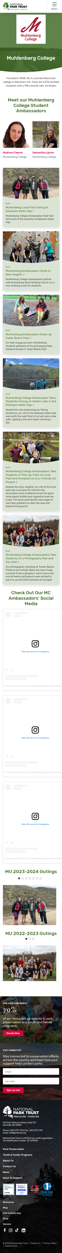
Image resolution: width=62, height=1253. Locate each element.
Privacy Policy (50, 1243)
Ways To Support (12, 1177)
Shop (5, 1218)
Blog (5, 1207)
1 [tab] (19, 878)
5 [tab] (33, 878)
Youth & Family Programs (17, 1154)
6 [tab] (37, 878)
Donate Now (13, 1033)
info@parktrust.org (17, 1133)
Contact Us (9, 1166)
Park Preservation (13, 1149)
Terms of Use (11, 1246)
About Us (8, 1160)
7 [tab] (41, 878)
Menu (54, 9)
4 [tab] (30, 878)
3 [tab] (26, 878)
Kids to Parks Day (12, 1213)
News (6, 1172)
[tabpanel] (28, 905)
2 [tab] (23, 878)
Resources (8, 1202)
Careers (7, 1224)
